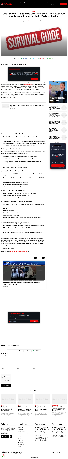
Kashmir (34, 11)
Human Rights (55, 405)
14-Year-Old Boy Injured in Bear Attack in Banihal (59, 436)
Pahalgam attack (28, 84)
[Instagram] (5, 436)
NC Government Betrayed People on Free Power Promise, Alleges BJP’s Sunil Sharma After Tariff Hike (54, 115)
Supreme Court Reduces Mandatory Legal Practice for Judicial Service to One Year (54, 137)
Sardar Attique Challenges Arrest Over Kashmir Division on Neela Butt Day (57, 99)
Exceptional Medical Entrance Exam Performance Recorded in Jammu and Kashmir (54, 122)
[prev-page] (62, 83)
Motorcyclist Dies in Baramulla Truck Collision (58, 432)
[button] (32, 6)
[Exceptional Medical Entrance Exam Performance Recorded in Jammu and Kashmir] (64, 122)
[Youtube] (11, 436)
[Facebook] (2, 436)
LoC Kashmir (16, 345)
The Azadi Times (28, 21)
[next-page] (64, 83)
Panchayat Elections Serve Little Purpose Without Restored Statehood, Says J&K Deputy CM (54, 108)
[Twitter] (8, 436)
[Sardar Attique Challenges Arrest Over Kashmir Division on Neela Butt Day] (58, 92)
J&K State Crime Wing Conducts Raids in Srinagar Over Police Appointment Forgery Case (54, 130)
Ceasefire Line (9, 345)
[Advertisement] (23, 121)
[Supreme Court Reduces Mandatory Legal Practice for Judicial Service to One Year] (64, 137)
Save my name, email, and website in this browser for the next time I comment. (17, 371)
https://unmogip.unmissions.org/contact (19, 251)
